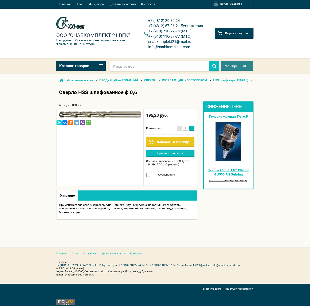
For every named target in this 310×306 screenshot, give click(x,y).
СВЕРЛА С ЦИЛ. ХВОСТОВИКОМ (184, 80)
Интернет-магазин (80, 80)
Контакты (148, 4)
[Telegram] (76, 122)
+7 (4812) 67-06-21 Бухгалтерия (175, 26)
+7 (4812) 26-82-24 (164, 20)
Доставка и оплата (122, 4)
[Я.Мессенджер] (59, 122)
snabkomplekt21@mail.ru (169, 41)
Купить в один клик (170, 153)
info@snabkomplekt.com (169, 47)
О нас (79, 4)
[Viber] (82, 122)
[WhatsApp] (88, 122)
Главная (65, 4)
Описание (67, 195)
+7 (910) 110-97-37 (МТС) (169, 36)
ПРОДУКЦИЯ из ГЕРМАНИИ (118, 80)
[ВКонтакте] (64, 122)
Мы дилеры (96, 4)
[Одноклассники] (70, 122)
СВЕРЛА (150, 80)
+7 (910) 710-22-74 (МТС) (169, 31)
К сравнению (166, 174)
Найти (214, 66)
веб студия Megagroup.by (239, 288)
